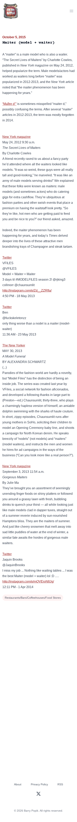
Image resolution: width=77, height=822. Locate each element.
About (17, 784)
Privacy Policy (39, 784)
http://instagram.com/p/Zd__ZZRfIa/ (27, 290)
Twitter (7, 257)
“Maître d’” (9, 103)
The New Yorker (13, 345)
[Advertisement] (38, 642)
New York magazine (16, 136)
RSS (60, 784)
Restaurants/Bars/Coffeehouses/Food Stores (33, 597)
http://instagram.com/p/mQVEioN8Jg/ (28, 581)
